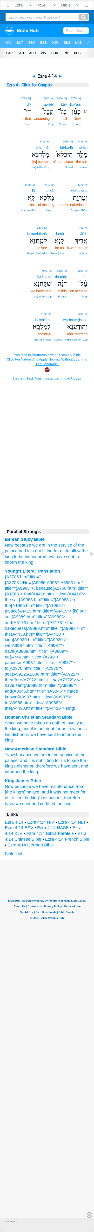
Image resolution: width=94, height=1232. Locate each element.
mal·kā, (48, 190)
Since (10, 723)
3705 (74, 98)
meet (74, 792)
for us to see (67, 760)
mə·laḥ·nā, (41, 147)
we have (40, 786)
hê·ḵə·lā (66, 147)
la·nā (60, 234)
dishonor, (25, 766)
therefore (44, 766)
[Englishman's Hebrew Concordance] (63, 227)
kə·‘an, (75, 104)
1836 (60, 270)
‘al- (85, 277)
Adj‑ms (83, 253)
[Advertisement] (47, 483)
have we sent (17, 803)
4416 (80, 141)
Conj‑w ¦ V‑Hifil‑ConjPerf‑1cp (70, 339)
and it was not (55, 792)
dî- (29, 104)
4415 (42, 141)
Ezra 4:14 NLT (72, 822)
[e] (79, 98)
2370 (40, 227)
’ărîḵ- (83, 234)
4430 (47, 184)
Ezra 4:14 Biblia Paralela (50, 833)
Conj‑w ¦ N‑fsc (79, 210)
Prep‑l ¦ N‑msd (42, 339)
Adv (78, 124)
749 (81, 227)
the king (25, 562)
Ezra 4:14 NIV (40, 822)
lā (33, 190)
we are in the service (52, 545)
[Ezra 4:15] (88, 564)
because (23, 545)
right (50, 728)
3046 (80, 313)
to (69, 728)
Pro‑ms (62, 296)
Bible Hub (14, 853)
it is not (38, 728)
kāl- (64, 104)
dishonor (20, 734)
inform (68, 734)
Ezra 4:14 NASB (53, 827)
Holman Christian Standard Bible (39, 717)
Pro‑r (28, 124)
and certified (43, 803)
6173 (80, 184)
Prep (51, 124)
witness (79, 728)
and (26, 728)
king (16, 728)
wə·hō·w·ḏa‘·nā (75, 320)
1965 (66, 141)
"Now (10, 754)
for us (59, 550)
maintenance (62, 786)
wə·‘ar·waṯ (79, 190)
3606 (60, 98)
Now (9, 786)
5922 (80, 270)
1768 (24, 98)
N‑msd (69, 167)
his (7, 734)
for (57, 728)
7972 (44, 270)
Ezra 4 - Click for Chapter (30, 85)
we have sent (61, 556)
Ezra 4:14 (14, 822)
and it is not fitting (36, 550)
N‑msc (63, 124)
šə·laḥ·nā (44, 277)
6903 (46, 98)
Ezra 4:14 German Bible (30, 845)
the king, (31, 771)
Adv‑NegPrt (28, 210)
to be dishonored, (30, 556)
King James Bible (23, 780)
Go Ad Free (9, 1221)
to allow (73, 550)
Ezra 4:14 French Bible (67, 839)
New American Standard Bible (35, 749)
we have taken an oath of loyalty (48, 723)
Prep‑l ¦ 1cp (57, 253)
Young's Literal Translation (32, 571)
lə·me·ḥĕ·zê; (37, 234)
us (64, 728)
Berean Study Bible (25, 539)
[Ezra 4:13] (6, 564)
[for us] (61, 227)
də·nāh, (61, 277)
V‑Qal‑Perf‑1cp (40, 167)
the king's (33, 797)
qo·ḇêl (49, 104)
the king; (64, 803)
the (78, 734)
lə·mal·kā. (43, 320)
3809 (28, 184)
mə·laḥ (82, 147)
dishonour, (53, 797)
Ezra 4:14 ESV (19, 827)
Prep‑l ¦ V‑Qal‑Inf (37, 253)
